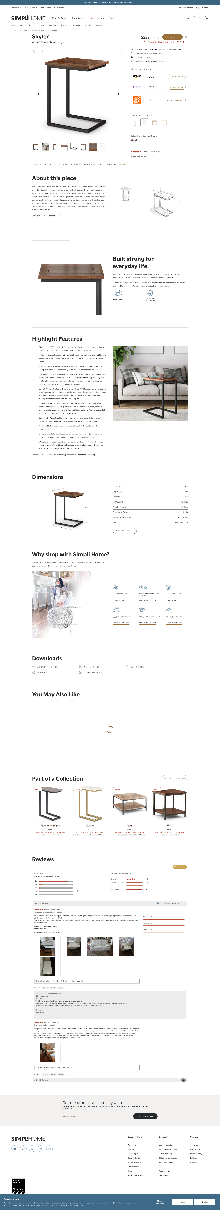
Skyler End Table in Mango (169, 834)
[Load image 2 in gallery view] (45, 147)
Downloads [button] (110, 164)
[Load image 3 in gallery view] (55, 147)
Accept (182, 1202)
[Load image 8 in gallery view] (102, 147)
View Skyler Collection (44, 216)
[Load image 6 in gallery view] (83, 147)
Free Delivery (16, 8)
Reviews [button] (122, 164)
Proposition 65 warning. (85, 454)
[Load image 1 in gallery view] (36, 147)
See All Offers (45, 8)
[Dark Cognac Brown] (132, 140)
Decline (205, 1202)
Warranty (41, 672)
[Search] (188, 17)
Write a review (155, 151)
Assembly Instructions (47, 666)
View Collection (172, 778)
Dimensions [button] (75, 164)
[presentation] (47, 946)
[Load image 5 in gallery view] (74, 147)
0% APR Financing (31, 8)
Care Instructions (92, 666)
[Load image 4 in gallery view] (64, 147)
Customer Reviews (140, 157)
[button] (186, 37)
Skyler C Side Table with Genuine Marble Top (90, 834)
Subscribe (142, 1116)
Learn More (118, 600)
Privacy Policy (79, 1205)
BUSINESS (205, 8)
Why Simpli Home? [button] (93, 164)
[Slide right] (119, 94)
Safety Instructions (93, 672)
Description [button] (50, 164)
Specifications (137, 666)
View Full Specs (123, 530)
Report (60, 988)
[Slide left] (38, 94)
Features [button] (62, 164)
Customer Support (186, 8)
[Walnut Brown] (136, 140)
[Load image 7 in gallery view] (93, 147)
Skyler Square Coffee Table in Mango (130, 834)
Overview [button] (36, 164)
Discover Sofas (59, 8)
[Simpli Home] (28, 17)
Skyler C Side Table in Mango (50, 834)
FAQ (197, 8)
